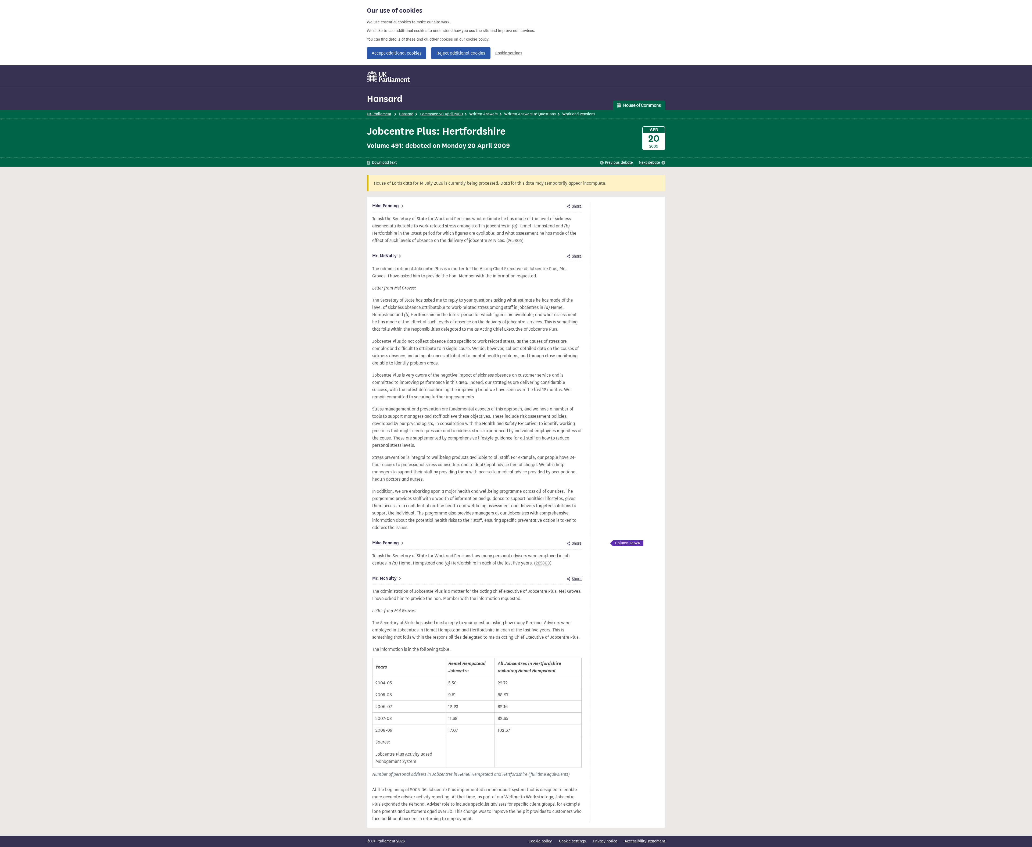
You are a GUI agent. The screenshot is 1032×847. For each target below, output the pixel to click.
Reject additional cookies (460, 53)
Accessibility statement (645, 841)
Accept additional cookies (396, 53)
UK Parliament (379, 114)
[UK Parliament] (389, 77)
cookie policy (477, 39)
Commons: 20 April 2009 (441, 114)
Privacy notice (605, 841)
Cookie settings (508, 53)
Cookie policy (540, 841)
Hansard (384, 98)
